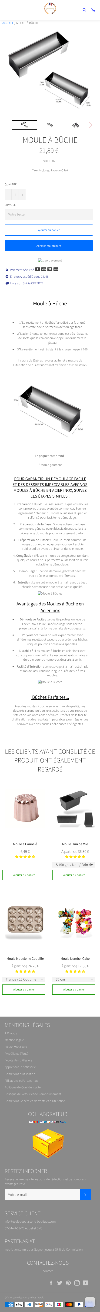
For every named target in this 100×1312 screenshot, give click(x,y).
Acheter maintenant (49, 246)
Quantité (11, 184)
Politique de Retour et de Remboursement (33, 1094)
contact (48, 1271)
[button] (25, 857)
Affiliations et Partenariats (21, 1080)
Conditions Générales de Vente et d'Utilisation (35, 1101)
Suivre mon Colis (16, 1047)
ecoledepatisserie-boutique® (28, 1297)
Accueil (8, 23)
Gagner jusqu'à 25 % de (50, 1249)
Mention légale (14, 1040)
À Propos (11, 1033)
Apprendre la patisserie (20, 1067)
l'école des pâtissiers (18, 1060)
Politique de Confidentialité (23, 1087)
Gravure (10, 205)
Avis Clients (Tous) (16, 1053)
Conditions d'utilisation (20, 1074)
